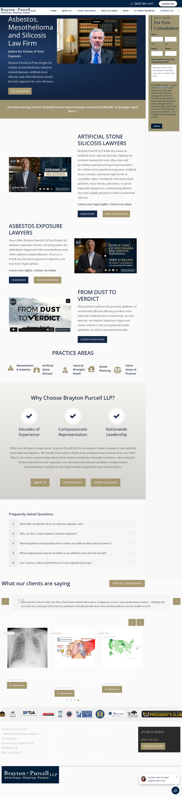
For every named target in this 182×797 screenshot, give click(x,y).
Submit (156, 126)
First (153, 44)
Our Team (52, 742)
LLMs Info (97, 753)
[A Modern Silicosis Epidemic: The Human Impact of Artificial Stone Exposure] (74, 644)
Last (166, 44)
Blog (95, 725)
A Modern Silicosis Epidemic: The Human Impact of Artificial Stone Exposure (71, 671)
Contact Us (98, 736)
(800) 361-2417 (150, 735)
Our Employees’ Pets (102, 731)
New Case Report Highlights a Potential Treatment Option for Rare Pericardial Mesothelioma (118, 671)
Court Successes (55, 748)
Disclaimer (98, 748)
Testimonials (53, 753)
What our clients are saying (36, 583)
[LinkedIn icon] (72, 765)
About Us (51, 736)
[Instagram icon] (68, 765)
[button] (73, 523)
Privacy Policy (163, 87)
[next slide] (176, 601)
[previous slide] (5, 601)
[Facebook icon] (63, 765)
